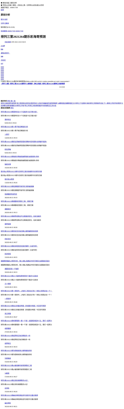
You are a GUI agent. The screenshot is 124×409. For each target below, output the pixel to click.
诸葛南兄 (8, 209)
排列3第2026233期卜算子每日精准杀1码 (14, 127)
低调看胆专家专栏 (11, 194)
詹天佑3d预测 (9, 179)
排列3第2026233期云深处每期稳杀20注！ (15, 380)
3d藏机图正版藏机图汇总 (66, 103)
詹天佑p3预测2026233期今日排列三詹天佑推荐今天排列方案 (21, 171)
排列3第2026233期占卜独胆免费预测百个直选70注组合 (19, 276)
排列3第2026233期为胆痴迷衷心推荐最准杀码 (16, 350)
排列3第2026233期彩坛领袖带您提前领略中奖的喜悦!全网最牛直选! (24, 141)
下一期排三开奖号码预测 (112, 103)
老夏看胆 (8, 328)
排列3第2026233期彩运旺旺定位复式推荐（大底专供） (19, 246)
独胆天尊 (8, 164)
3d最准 (7, 373)
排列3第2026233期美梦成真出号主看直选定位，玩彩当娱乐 (21, 216)
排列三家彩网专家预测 (8, 103)
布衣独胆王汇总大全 (49, 105)
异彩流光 (8, 239)
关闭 (5, 19)
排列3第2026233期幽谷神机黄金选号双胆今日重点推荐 (19, 395)
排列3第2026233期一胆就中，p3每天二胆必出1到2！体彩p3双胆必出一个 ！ (26, 291)
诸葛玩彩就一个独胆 (12, 269)
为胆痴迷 (8, 358)
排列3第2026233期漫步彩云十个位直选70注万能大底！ (19, 112)
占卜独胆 (8, 284)
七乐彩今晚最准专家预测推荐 (47, 103)
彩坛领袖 (8, 149)
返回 (2, 10)
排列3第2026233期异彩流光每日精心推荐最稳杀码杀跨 (19, 231)
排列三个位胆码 (80, 103)
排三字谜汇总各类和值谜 (33, 105)
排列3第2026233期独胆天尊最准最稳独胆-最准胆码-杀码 (20, 156)
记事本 (6, 23)
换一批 (13, 101)
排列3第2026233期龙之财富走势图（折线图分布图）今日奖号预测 (23, 306)
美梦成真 (8, 224)
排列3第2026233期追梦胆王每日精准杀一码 (15, 336)
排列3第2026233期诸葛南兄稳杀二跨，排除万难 (17, 201)
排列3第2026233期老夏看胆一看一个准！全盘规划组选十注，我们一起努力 (26, 321)
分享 (2, 23)
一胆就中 (8, 298)
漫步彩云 (8, 119)
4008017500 (11, 31)
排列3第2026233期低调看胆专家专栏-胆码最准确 (17, 186)
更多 (2, 19)
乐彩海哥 (8, 42)
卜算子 (7, 134)
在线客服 (4, 31)
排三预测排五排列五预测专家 (27, 103)
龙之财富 (8, 313)
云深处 (7, 388)
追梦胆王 (8, 343)
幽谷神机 (8, 403)
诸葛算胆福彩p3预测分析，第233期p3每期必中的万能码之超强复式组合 (25, 261)
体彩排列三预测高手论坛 (94, 103)
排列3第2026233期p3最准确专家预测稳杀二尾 (16, 365)
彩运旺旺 (8, 254)
